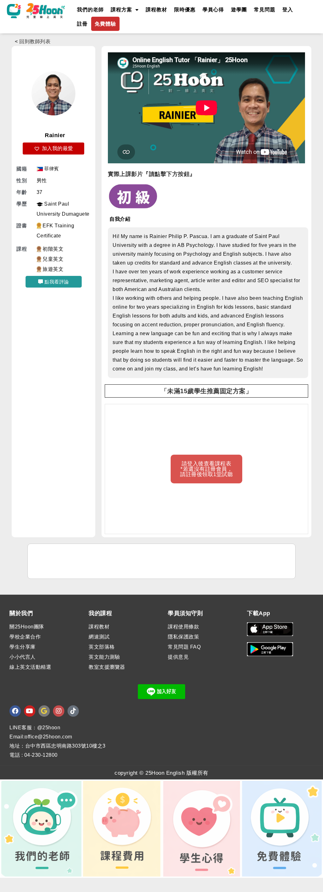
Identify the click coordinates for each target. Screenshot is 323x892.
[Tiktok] (73, 711)
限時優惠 (185, 9)
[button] (53, 148)
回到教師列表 (34, 41)
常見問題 (264, 9)
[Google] (44, 711)
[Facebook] (15, 711)
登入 (287, 9)
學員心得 (213, 9)
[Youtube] (29, 711)
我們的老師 (90, 9)
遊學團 (239, 9)
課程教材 (156, 9)
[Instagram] (58, 711)
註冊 (82, 23)
